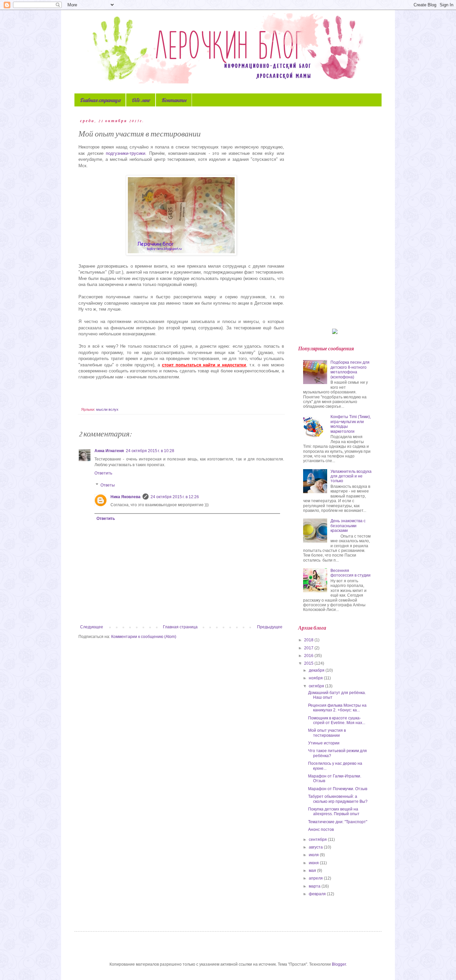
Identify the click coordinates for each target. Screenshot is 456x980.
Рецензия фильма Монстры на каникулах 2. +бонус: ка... (337, 707)
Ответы (107, 485)
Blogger (339, 964)
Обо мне (141, 100)
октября (317, 686)
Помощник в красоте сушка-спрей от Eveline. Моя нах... (336, 720)
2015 (309, 663)
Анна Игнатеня (109, 450)
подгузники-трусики (125, 153)
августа (316, 847)
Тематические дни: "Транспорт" (337, 822)
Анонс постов (321, 829)
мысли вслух (107, 409)
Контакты (173, 100)
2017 (309, 648)
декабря (317, 670)
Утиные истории (323, 743)
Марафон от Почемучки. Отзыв (337, 788)
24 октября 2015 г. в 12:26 (175, 497)
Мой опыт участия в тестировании (327, 732)
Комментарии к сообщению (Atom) (143, 636)
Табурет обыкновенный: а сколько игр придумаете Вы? (338, 798)
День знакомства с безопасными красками (348, 526)
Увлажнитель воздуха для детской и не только (351, 476)
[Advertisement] (335, 218)
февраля (318, 894)
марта (315, 886)
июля (314, 855)
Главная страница (100, 100)
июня (314, 863)
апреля (316, 878)
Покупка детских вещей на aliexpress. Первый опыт (334, 811)
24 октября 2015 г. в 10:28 (150, 450)
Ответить (103, 473)
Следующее (91, 627)
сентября (318, 839)
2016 (309, 655)
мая (313, 870)
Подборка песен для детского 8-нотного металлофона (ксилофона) (350, 369)
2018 (309, 640)
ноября (316, 678)
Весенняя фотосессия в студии (350, 573)
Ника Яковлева (125, 497)
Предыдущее (269, 627)
